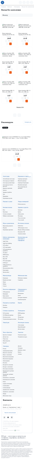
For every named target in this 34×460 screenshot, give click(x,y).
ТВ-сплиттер (20, 319)
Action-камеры (21, 325)
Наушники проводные (22, 184)
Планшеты (5, 307)
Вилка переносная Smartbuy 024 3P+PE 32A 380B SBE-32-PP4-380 (8, 34)
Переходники (5, 270)
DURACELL (20, 225)
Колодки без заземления (8, 364)
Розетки (4, 348)
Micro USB (5, 256)
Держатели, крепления (7, 188)
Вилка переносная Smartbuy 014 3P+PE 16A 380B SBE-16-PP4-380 (24, 34)
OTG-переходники (7, 260)
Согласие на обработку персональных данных (12, 424)
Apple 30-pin (5, 241)
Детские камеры (21, 329)
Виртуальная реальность (8, 225)
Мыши (4, 282)
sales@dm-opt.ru (7, 405)
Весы (4, 210)
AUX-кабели (5, 245)
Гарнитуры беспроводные (23, 182)
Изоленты (5, 362)
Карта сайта (5, 428)
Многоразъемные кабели (8, 268)
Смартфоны (20, 280)
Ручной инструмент (22, 299)
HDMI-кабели (6, 254)
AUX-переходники (7, 247)
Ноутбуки (5, 305)
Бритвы (19, 211)
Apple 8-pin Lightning (7, 243)
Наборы (4, 284)
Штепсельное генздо (7, 395)
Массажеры (20, 216)
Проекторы (5, 211)
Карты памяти (6, 295)
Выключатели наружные (8, 358)
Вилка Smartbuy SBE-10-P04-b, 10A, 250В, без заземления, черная (8, 62)
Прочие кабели (6, 272)
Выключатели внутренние (8, 356)
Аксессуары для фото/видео (9, 182)
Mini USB (5, 258)
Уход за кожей (21, 220)
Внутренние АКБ (21, 231)
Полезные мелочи (6, 317)
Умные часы (5, 338)
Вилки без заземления (7, 352)
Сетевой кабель (6, 385)
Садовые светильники (7, 383)
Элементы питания (22, 233)
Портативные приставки (8, 229)
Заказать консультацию (10, 412)
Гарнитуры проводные (22, 178)
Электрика (17, 7)
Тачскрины (20, 348)
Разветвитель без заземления (9, 379)
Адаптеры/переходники (8, 350)
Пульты (19, 315)
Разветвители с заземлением (9, 377)
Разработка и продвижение (8, 430)
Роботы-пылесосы (21, 204)
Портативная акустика (7, 198)
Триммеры (20, 210)
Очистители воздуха (22, 334)
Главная (3, 7)
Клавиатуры (5, 278)
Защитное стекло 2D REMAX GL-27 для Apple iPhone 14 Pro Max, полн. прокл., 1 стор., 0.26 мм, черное (16, 149)
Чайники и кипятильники (8, 216)
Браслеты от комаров (7, 334)
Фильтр (5, 15)
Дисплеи (19, 346)
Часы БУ (5, 342)
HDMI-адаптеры (21, 313)
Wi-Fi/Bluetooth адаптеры (8, 315)
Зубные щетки (21, 214)
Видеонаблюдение (21, 327)
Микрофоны (5, 196)
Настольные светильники (8, 368)
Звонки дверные (6, 360)
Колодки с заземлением (8, 366)
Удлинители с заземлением (8, 391)
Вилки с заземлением (7, 354)
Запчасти (5, 190)
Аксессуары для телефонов (8, 180)
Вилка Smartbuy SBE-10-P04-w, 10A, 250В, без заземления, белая (24, 62)
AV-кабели (5, 252)
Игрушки (5, 227)
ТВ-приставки (21, 317)
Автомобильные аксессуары (9, 178)
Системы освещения (7, 214)
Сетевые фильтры (6, 387)
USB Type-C (5, 262)
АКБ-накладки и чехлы (23, 227)
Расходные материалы (22, 297)
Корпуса (19, 352)
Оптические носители (7, 297)
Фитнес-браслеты (6, 340)
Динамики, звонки (22, 350)
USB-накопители (6, 291)
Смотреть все (28, 122)
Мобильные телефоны (22, 278)
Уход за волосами (21, 218)
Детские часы (5, 336)
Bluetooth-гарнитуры (22, 180)
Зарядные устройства (7, 192)
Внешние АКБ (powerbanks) (24, 229)
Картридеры (5, 293)
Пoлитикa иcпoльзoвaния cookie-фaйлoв (11, 426)
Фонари (4, 393)
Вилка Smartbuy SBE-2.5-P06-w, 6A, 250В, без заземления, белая (24, 91)
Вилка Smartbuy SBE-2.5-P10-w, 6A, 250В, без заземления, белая (8, 91)
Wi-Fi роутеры (6, 313)
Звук (4, 194)
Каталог (10, 7)
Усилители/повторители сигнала (9, 319)
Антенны (20, 354)
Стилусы (5, 286)
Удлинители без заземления (8, 389)
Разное (19, 295)
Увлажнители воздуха (22, 336)
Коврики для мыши (7, 280)
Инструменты (21, 293)
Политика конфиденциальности (9, 423)
